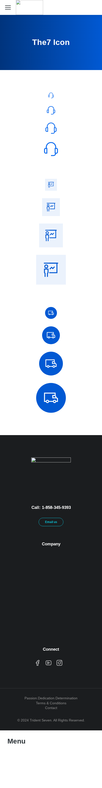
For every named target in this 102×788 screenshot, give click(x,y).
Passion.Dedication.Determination (51, 698)
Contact (51, 708)
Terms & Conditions (51, 703)
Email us (51, 522)
